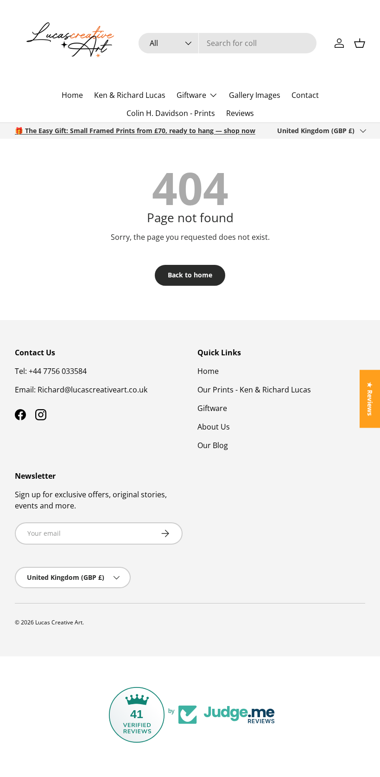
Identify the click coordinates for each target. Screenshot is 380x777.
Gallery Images (254, 95)
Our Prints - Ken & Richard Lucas (254, 390)
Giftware (212, 408)
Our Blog (212, 445)
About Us (213, 427)
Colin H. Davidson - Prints (171, 113)
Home (72, 95)
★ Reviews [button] (370, 399)
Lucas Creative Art (58, 622)
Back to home (190, 274)
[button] (359, 43)
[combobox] (227, 43)
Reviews (240, 113)
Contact (305, 95)
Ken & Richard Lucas (129, 95)
